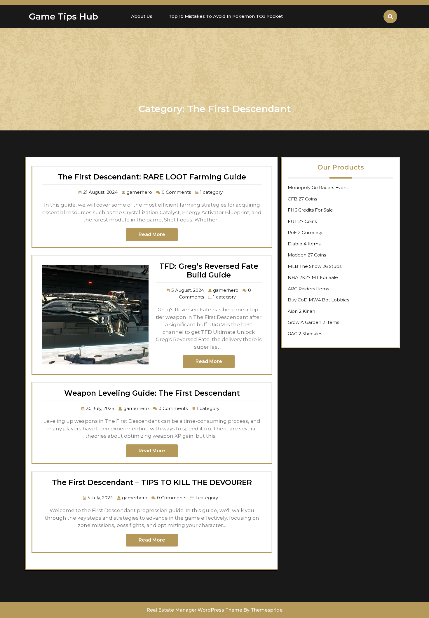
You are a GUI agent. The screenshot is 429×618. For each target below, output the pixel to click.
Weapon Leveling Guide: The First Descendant (152, 393)
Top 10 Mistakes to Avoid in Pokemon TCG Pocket (226, 16)
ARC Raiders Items (308, 288)
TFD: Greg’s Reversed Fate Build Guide (208, 271)
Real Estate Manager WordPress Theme (194, 610)
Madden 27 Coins (307, 255)
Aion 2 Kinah (301, 311)
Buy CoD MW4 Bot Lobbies (318, 300)
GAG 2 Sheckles (305, 333)
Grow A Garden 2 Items (313, 322)
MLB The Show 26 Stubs (314, 266)
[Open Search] (390, 16)
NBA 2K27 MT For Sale (313, 277)
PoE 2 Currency (305, 232)
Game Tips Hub (63, 16)
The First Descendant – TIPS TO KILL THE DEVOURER (152, 482)
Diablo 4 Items (304, 244)
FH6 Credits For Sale (310, 210)
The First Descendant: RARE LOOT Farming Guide (152, 176)
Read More (152, 234)
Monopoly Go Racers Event (318, 187)
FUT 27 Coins (302, 221)
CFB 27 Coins (302, 199)
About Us (141, 16)
